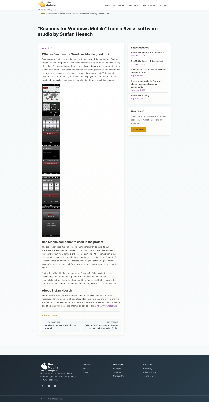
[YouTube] (55, 386)
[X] (42, 386)
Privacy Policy (149, 372)
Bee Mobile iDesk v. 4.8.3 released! (147, 61)
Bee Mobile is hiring (140, 95)
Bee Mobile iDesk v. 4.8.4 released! (147, 52)
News (107, 5)
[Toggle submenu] (123, 5)
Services (132, 5)
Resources (147, 5)
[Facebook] (49, 386)
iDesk (85, 372)
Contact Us (138, 129)
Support (117, 368)
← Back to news (49, 315)
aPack (86, 368)
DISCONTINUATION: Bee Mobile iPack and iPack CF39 (148, 71)
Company (163, 5)
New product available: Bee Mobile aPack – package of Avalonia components (147, 84)
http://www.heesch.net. (107, 306)
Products (117, 5)
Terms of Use (149, 376)
